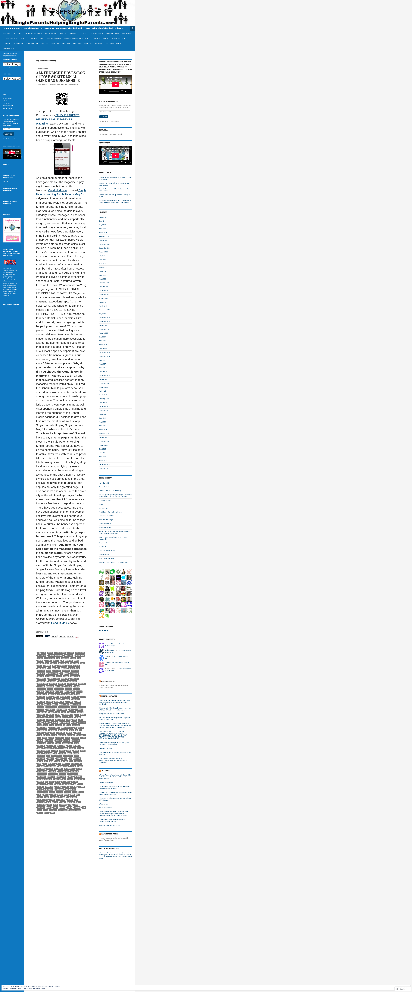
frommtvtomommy (105, 527)
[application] (115, 84)
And (76, 660)
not (76, 756)
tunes (52, 799)
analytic (69, 660)
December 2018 (104, 317)
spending (49, 787)
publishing (41, 776)
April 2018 (102, 341)
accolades (42, 655)
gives (83, 714)
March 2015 (103, 430)
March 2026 (103, 232)
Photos (49, 768)
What (55, 807)
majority (61, 745)
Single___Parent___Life (107, 543)
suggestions (42, 792)
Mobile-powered (43, 750)
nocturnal (68, 756)
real (70, 776)
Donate (42, 38)
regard (57, 779)
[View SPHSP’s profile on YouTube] (105, 630)
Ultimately (61, 799)
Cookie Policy (42, 988)
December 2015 (104, 406)
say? (57, 781)
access (70, 653)
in (75, 727)
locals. (66, 740)
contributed (42, 683)
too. (46, 797)
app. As (54, 663)
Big (78, 668)
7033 (107, 662)
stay (39, 789)
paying (80, 766)
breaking (57, 671)
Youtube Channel (9, 48)
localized (48, 740)
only (57, 761)
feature (41, 709)
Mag (76, 743)
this (66, 794)
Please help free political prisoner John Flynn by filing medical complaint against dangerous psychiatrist (115, 702)
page (58, 763)
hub (52, 725)
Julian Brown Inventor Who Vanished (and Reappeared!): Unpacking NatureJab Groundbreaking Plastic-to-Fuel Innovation (113, 813)
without (53, 810)
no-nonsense (56, 756)
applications (63, 663)
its (47, 732)
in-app (81, 727)
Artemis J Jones (110, 644)
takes (52, 792)
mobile (80, 748)
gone (58, 717)
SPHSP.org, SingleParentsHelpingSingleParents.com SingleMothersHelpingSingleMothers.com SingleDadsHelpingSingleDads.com (63, 28)
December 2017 (104, 352)
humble (58, 725)
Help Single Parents (54, 38)
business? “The (52, 673)
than (75, 792)
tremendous (72, 797)
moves (76, 750)
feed (71, 709)
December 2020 (104, 290)
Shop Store (45, 43)
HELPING (54, 722)
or (71, 761)
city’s (59, 676)
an (62, 660)
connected (42, 681)
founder (50, 714)
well (49, 807)
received (78, 776)
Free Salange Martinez (11, 304)
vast (78, 802)
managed (77, 745)
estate (78, 702)
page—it (66, 763)
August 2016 (103, 387)
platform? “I (69, 768)
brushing (75, 671)
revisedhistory (104, 554)
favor (74, 707)
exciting (41, 707)
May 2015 (102, 422)
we (70, 805)
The (39, 794)
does (49, 696)
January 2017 (103, 372)
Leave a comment (73, 84)
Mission (72, 748)
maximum (48, 748)
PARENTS (41, 766)
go (39, 717)
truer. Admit (42, 799)
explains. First (64, 707)
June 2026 (102, 221)
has (68, 720)
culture (69, 686)
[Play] (102, 91)
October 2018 (103, 325)
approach (74, 663)
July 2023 (102, 271)
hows (46, 725)
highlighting (64, 722)
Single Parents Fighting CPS (82, 43)
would (40, 812)
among (40, 660)
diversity (41, 696)
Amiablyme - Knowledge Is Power (110, 512)
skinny (57, 784)
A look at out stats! (105, 808)
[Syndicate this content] (100, 681)
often (40, 761)
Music (40, 753)
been (64, 668)
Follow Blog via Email (108, 101)
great (78, 717)
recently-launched (45, 779)
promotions (42, 774)
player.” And (42, 771)
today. (40, 797)
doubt (56, 696)
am (79, 658)
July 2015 (102, 414)
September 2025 (104, 248)
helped (46, 722)
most (69, 750)
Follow (104, 116)
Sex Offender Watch (109, 834)
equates (70, 702)
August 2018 (103, 333)
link (67, 738)
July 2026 (102, 217)
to (78, 794)
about (50, 653)
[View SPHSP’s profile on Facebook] (100, 630)
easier (83, 696)
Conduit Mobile (57, 190)
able (43, 653)
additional (68, 655)
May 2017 (102, 364)
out (45, 763)
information (42, 730)
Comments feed (8, 106)
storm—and (48, 789)
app (47, 663)
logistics (75, 740)
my (56, 753)
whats (62, 807)
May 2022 (102, 279)
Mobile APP (6, 33)
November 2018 (104, 321)
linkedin (105, 38)
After (40, 658)
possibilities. (63, 771)
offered (77, 758)
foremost (71, 712)
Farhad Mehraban (105, 523)
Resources (18, 43)
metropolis (63, 748)
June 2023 (102, 275)
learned (62, 735)
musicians (48, 753)
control (53, 683)
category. (74, 673)
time (72, 794)
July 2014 (102, 449)
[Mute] (126, 91)
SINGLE (50, 784)
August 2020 (103, 298)
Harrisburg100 (104, 483)
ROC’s (70, 779)
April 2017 (102, 368)
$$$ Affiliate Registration (33, 33)
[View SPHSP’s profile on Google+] (107, 630)
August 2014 (103, 445)
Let (39, 738)
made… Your (67, 743)
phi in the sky (103, 508)
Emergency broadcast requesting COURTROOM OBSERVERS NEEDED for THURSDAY (113, 760)
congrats (74, 678)
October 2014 (103, 437)
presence (74, 771)
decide (68, 689)
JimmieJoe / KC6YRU (106, 516)
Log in (5, 100)
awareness (42, 668)
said (51, 781)
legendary (81, 735)
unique (70, 799)
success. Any (70, 789)
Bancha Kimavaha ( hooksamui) (110, 491)
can (66, 673)
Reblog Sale (7, 43)
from (58, 714)
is (76, 730)
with (46, 810)
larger (77, 732)
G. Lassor (102, 547)
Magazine (41, 745)
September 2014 (104, 441)
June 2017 (102, 360)
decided (76, 689)
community (41, 678)
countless (72, 683)
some (80, 784)
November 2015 (104, 410)
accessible (80, 653)
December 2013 (104, 464)
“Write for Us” (18, 33)
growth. (50, 720)
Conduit (65, 678)
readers (51, 776)
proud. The (53, 774)
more (62, 750)
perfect (41, 768)
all (58, 658)
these (53, 794)
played (79, 768)
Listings (75, 738)
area (39, 665)
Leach (54, 735)
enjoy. (50, 702)
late (39, 735)
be (49, 668)
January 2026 (103, 240)
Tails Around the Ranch (107, 550)
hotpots (82, 722)
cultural (59, 686)
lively (83, 738)
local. (40, 740)
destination (42, 694)
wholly (77, 807)
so (75, 784)
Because (56, 668)
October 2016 (103, 379)
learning (71, 735)
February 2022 (104, 283)
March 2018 (103, 345)
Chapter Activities (112, 33)
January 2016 (103, 402)
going (45, 717)
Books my (84, 33)
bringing (66, 671)
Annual (40, 663)
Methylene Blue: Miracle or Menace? (111, 714)
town (63, 797)
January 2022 (103, 287)
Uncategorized (42, 69)
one (51, 761)
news (76, 753)
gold (51, 717)
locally (58, 740)
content (62, 681)
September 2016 (104, 383)
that (81, 792)
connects (52, 681)
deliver (40, 691)
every (55, 704)
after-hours (49, 658)
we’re (76, 805)
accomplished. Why (55, 655)
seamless (65, 781)
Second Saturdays (32, 43)
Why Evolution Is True (106, 558)
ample (56, 660)
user (48, 802)
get (77, 714)
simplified (41, 784)
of (70, 758)
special (40, 787)
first (57, 712)
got (71, 717)
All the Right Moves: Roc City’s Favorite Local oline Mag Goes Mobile (60, 76)
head (80, 720)
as (54, 665)
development (54, 694)
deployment (69, 691)
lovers (51, 743)
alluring (65, 658)
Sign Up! (9, 134)
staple (73, 787)
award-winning (74, 665)
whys (39, 810)
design (79, 691)
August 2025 (103, 252)
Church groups (127, 33)
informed (52, 730)
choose (40, 676)
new (69, 753)
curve (77, 686)
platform (58, 768)
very (49, 805)
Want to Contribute (112, 43)
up (76, 799)
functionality (68, 714)
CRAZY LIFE (103, 504)
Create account (7, 98)
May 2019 (102, 314)
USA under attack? (105, 748)
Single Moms (66, 43)
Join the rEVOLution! (106, 783)
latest (46, 735)
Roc (64, 779)
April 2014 (102, 457)
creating (82, 683)
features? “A (62, 709)
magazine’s (51, 745)
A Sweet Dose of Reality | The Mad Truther (113, 562)
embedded (50, 699)
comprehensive (53, 678)
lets (45, 738)
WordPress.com (8, 108)
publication (73, 774)
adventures (79, 655)
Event (40, 704)
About (62, 33)
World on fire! (103, 804)
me (55, 748)
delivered (49, 691)
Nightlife (41, 756)
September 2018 (104, 329)
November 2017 (104, 356)
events (47, 704)
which (70, 807)
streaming (59, 789)
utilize (63, 802)
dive (78, 694)
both (49, 671)
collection (75, 676)
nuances (51, 758)
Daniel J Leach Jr (57, 84)
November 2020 (104, 294)
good (65, 717)
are (82, 663)
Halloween (60, 720)
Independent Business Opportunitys (76, 38)
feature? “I (50, 709)
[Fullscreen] (129, 91)
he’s (39, 722)
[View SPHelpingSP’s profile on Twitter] (102, 630)
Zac (106, 656)
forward (41, 714)
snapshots (67, 784)
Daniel (50, 689)
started (82, 787)
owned (51, 763)
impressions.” (54, 727)
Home (74, 722)
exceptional (75, 704)
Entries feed (6, 103)
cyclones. (41, 689)
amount (48, 660)
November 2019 (104, 310)
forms (80, 712)
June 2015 (102, 418)
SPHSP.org (6, 165)
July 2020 (102, 302)
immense (76, 725)
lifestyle (60, 738)
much (83, 750)
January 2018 (103, 348)
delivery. (59, 691)
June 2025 (102, 260)
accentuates (60, 653)
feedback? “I (42, 712)
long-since (42, 743)
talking (67, 792)
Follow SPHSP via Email (11, 115)
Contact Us (23, 38)
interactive (63, 730)
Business (41, 673)
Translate (17, 67)
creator (50, 686)
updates (41, 802)
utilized (71, 802)
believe (71, 668)
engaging (41, 702)
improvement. (67, 727)
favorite (82, 707)
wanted (63, 805)
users (55, 802)
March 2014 (103, 460)
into (71, 730)
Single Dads (55, 43)
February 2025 (104, 267)
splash (65, 787)
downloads (65, 696)
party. (73, 766)
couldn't (62, 683)
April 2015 (102, 426)
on (46, 761)
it (81, 730)
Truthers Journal (105, 500)
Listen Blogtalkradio (118, 38)
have (74, 720)
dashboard (59, 689)
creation (41, 686)
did (73, 694)
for (63, 712)
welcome (41, 807)
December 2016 (104, 375)
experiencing (51, 707)
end (58, 699)
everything (64, 704)
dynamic (75, 696)
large (69, 732)
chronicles (50, 676)
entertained (59, 702)
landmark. (60, 732)
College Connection (10, 38)
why (84, 807)
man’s (40, 748)
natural (62, 753)
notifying (41, 758)
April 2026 (102, 229)
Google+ (5, 181)
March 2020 (103, 306)
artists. (47, 665)
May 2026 (102, 225)
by (61, 673)
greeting (41, 720)
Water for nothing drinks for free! (110, 825)
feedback (79, 709)
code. (66, 676)
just (52, 732)
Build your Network (97, 33)
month (54, 750)
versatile (41, 805)
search (74, 781)
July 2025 (102, 256)
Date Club (33, 38)
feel (51, 712)
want (56, 805)
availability (62, 665)
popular (53, 771)
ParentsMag (51, 766)
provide (63, 774)
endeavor (66, 699)
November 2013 (104, 468)
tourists (54, 797)
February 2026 (104, 236)
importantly (42, 727)
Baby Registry (73, 33)
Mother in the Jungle (106, 520)
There (45, 794)
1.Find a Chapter (50, 33)
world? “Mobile (75, 810)
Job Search (96, 38)
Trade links (99, 43)
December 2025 (104, 244)
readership (61, 776)
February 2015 (104, 433)
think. (60, 794)
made (58, 743)
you (46, 812)
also (73, 658)
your (52, 812)
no (48, 756)
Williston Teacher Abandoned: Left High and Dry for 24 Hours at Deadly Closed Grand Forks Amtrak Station (115, 777)
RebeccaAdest (110, 650)
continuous (72, 681)
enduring (76, 699)
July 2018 (102, 337)
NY (66, 758)
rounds (40, 781)
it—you (40, 732)
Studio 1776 (105, 771)
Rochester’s (79, 779)
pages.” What (76, 763)
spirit (58, 787)
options (65, 761)
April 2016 (102, 391)
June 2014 (102, 453)
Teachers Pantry (108, 681)
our (39, 763)
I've (69, 725)
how (39, 725)
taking (59, 792)
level (52, 738)
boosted (41, 671)
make (69, 745)
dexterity (65, 694)
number (59, 758)
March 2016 (103, 395)
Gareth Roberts (104, 487)
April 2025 (102, 263)
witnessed (63, 810)
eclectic (41, 699)
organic (78, 761)
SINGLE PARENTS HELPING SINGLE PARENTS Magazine (58, 119)
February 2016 (104, 399)
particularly (63, 766)
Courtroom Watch (109, 696)
